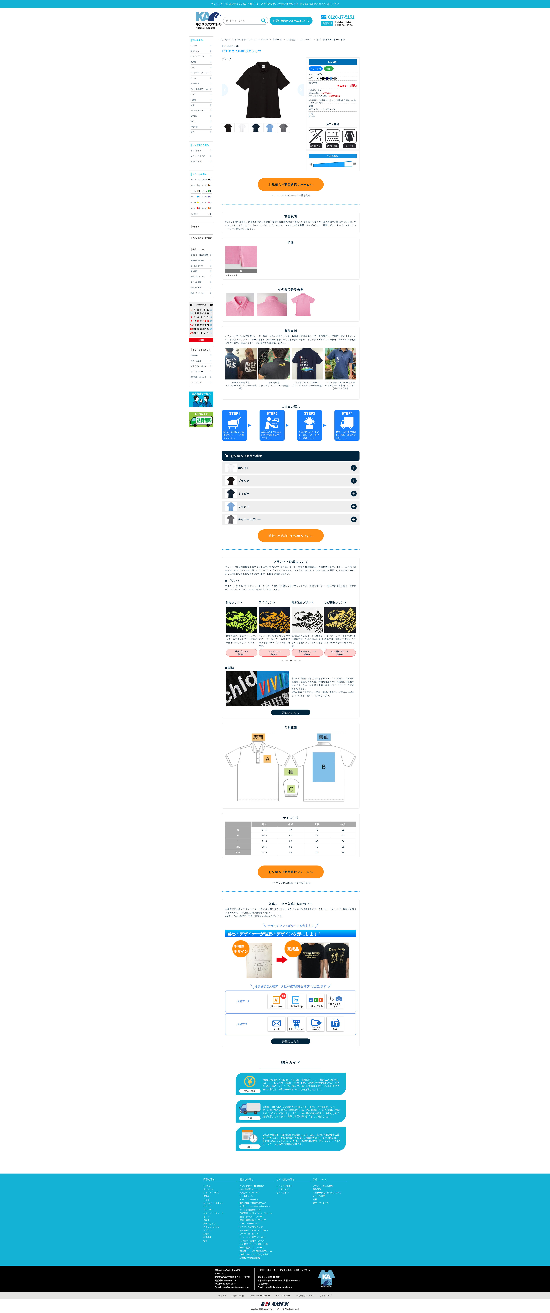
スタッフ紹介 (238, 1295)
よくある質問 (319, 1195)
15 (211, 321)
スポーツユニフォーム (213, 1213)
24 (194, 329)
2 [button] (287, 661)
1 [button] (283, 661)
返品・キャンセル (321, 1202)
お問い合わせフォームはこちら (291, 20)
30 (204, 313)
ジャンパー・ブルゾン (213, 1202)
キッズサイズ (282, 1192)
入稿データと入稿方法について (327, 1192)
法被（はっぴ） (210, 1223)
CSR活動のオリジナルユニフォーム (256, 1213)
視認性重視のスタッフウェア (253, 1219)
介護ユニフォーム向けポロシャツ (255, 1206)
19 (201, 325)
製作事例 (317, 1189)
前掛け (206, 1233)
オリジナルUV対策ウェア (251, 1226)
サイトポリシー (283, 1295)
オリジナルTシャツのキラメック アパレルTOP (243, 39)
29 (201, 313)
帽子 (205, 1240)
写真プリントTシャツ (249, 1192)
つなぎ (206, 1199)
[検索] (263, 21)
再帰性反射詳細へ (301, 653)
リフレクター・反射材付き (252, 1185)
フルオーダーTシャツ (249, 1233)
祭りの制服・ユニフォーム (252, 1247)
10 (194, 321)
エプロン (207, 1230)
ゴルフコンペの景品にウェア (253, 1202)
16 (191, 325)
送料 (315, 1199)
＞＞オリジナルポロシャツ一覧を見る (290, 195)
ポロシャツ (306, 39)
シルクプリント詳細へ (334, 653)
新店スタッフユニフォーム (252, 1216)
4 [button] (295, 661)
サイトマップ (326, 1295)
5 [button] (300, 661)
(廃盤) (286, 385)
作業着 (206, 1195)
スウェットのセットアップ (252, 1240)
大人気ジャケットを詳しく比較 (254, 1244)
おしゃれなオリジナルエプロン (254, 1230)
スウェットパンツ (211, 1226)
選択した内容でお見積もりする (291, 536)
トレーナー (208, 1209)
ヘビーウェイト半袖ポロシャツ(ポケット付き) (340, 387)
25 (198, 329)
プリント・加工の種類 (323, 1185)
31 (208, 313)
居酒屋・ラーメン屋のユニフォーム (256, 1250)
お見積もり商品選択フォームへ (291, 184)
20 (204, 325)
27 (194, 313)
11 (198, 321)
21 (208, 325)
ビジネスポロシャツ (249, 1199)
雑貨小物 (207, 1237)
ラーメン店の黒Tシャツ (250, 1209)
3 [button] (291, 661)
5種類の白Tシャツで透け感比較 (254, 1254)
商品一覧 (277, 39)
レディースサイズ (284, 1185)
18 (198, 325)
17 (194, 325)
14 (208, 321)
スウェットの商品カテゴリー (253, 1237)
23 (191, 329)
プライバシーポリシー (260, 1295)
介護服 (206, 1219)
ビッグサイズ (282, 1189)
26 (191, 313)
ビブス (206, 1216)
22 (211, 325)
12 (201, 321)
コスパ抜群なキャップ (250, 1189)
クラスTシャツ (246, 1195)
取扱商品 (291, 39)
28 (198, 313)
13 (204, 321)
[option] (263, 89)
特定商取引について (305, 1295)
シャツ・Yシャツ (211, 1192)
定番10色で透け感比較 (250, 1257)
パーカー (207, 1206)
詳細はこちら (290, 712)
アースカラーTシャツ (249, 1223)
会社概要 (222, 1295)
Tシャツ (207, 1185)
